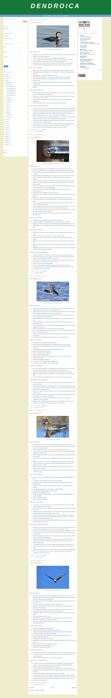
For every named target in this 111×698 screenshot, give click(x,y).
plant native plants (54, 194)
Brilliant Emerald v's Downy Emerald (49, 491)
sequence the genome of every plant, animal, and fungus (63, 652)
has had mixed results (69, 185)
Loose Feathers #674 (11, 86)
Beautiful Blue (82, 57)
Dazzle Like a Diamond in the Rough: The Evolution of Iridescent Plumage (56, 70)
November (9, 84)
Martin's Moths (83, 56)
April (8, 110)
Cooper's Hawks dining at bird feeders (49, 470)
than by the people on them (53, 333)
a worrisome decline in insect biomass (56, 368)
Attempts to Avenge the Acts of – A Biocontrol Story (56, 356)
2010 (7, 134)
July (8, 104)
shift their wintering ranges (57, 180)
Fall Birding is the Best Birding (46, 628)
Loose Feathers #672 (11, 90)
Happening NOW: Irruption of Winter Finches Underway (50, 220)
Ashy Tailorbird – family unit (51, 643)
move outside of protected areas (51, 61)
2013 (7, 128)
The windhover (40, 358)
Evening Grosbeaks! (47, 353)
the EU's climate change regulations (50, 265)
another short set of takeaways (39, 113)
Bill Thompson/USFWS (57, 49)
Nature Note (45, 637)
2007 (7, 140)
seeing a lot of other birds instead (40, 448)
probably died (49, 94)
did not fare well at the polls (55, 527)
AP (68, 110)
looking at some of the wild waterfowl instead (51, 310)
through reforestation (68, 255)
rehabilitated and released (49, 65)
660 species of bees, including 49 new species (46, 515)
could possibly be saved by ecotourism (43, 211)
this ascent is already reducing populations (42, 316)
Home (44, 16)
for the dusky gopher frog (68, 123)
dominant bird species (46, 458)
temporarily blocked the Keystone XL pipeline (50, 539)
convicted (42, 127)
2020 (7, 76)
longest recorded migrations (54, 318)
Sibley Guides (83, 49)
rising (70, 377)
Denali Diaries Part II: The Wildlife (48, 633)
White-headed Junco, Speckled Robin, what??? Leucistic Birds (56, 344)
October (9, 97)
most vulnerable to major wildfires (56, 544)
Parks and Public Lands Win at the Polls (48, 342)
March (8, 112)
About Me (49, 16)
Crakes (38, 80)
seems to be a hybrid (49, 311)
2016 (7, 121)
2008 (7, 138)
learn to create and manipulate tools (51, 466)
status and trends (43, 192)
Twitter (55, 16)
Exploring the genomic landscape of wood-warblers (51, 480)
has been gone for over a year (53, 666)
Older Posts (74, 687)
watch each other (53, 199)
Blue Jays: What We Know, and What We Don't (53, 489)
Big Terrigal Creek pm (49, 645)
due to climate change (41, 453)
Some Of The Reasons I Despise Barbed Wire (53, 349)
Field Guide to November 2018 (53, 630)
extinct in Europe (59, 206)
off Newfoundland (48, 263)
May (8, 108)
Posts (7, 35)
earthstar (82, 35)
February (9, 114)
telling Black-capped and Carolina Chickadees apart (62, 461)
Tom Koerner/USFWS (56, 590)
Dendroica (55, 5)
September (9, 99)
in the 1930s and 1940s (64, 125)
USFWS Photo (57, 439)
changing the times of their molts (40, 513)
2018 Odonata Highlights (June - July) (49, 75)
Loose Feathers (39, 131)
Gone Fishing (50, 638)
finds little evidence (44, 330)
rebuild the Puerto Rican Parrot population (53, 182)
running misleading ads (53, 403)
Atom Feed (65, 16)
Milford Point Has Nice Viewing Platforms (88, 64)
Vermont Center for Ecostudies (87, 42)
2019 (7, 78)
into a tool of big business (61, 386)
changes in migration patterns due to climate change (62, 170)
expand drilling (51, 266)
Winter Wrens (46, 354)
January (8, 116)
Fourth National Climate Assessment (58, 108)
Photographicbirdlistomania (86, 59)
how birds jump (46, 616)
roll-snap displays (57, 609)
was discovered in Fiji (57, 657)
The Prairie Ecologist (85, 52)
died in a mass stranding (48, 103)
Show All (100, 69)
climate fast (56, 551)
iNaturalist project (38, 511)
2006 (7, 142)
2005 (7, 145)
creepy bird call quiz (52, 619)
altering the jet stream (45, 260)
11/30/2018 (44, 129)
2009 (7, 136)
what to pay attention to (58, 611)
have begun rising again (52, 117)
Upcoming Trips (83, 47)
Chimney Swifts (83, 40)
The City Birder (83, 46)
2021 (7, 74)
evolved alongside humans (57, 604)
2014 (7, 125)
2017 (7, 119)
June (8, 106)
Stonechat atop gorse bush (45, 647)
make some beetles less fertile (65, 372)
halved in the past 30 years (58, 54)
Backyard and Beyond (85, 39)
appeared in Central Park (67, 618)
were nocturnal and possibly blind (53, 612)
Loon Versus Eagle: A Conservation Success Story (90, 43)
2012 (7, 130)
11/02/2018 (44, 682)
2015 (7, 123)
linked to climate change (58, 673)
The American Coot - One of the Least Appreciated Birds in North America (55, 77)
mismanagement (66, 663)
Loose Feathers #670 (11, 95)
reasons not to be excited (50, 308)
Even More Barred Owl (44, 492)
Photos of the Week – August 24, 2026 (87, 54)
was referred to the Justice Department (64, 665)
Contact (60, 16)
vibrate (43, 63)
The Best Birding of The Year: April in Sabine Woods (58, 78)
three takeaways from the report (63, 112)
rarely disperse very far (59, 236)
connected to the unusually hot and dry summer (60, 394)
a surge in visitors (48, 256)
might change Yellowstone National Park (62, 382)
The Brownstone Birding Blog (87, 63)
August (8, 102)
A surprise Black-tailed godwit (86, 36)
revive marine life (63, 508)
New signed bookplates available (86, 50)
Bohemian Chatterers (46, 351)
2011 (7, 132)
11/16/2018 (44, 405)
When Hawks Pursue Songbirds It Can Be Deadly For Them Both (58, 631)
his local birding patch (49, 606)
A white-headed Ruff (41, 497)
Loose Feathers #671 (11, 93)
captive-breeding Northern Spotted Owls (55, 325)
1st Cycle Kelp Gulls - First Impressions (49, 361)
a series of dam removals (45, 96)
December (9, 82)
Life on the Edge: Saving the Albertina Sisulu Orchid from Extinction (59, 223)
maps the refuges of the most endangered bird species (50, 202)
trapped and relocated (58, 197)
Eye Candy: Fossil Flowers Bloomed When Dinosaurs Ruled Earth (56, 635)
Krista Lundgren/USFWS (57, 303)
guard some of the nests (65, 449)
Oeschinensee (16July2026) (85, 61)
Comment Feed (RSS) (39, 690)
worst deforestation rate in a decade (48, 99)
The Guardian (40, 112)
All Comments (9, 38)
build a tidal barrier (54, 675)
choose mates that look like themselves (57, 58)
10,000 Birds (83, 66)
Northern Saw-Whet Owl (44, 359)
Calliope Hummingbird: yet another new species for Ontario (57, 222)
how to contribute (43, 465)
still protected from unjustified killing (67, 549)
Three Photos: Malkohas (84, 67)
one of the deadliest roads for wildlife (64, 232)
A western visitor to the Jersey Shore (51, 363)
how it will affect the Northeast (59, 115)
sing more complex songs (58, 328)
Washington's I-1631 (46, 529)
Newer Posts (31, 687)
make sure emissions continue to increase (57, 118)
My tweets (6, 28)
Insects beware (44, 499)
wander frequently (46, 337)
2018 (7, 80)
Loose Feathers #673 (11, 88)
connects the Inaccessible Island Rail (45, 601)
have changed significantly (63, 172)
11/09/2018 (44, 555)
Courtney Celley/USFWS (59, 163)
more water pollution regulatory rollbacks (48, 120)
